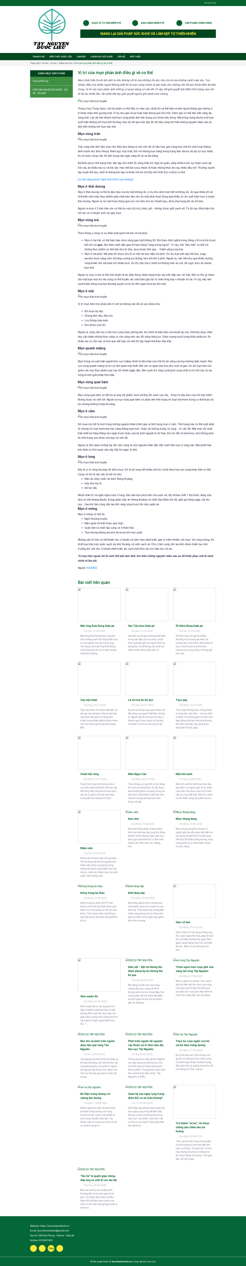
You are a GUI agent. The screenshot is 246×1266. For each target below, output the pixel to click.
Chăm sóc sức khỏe (102, 56)
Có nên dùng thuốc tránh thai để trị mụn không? (106, 179)
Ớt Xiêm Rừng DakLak (189, 625)
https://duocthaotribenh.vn (54, 1226)
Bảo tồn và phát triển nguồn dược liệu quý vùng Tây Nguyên (97, 1045)
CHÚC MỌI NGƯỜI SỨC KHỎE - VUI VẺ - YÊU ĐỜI (50, 91)
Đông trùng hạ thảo (92, 893)
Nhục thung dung (186, 818)
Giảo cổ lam (183, 922)
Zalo (51, 1248)
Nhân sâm (86, 848)
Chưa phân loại (40, 81)
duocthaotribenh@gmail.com (53, 1230)
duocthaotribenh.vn (122, 1261)
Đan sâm (133, 818)
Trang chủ (38, 56)
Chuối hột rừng (89, 774)
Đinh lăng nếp (136, 893)
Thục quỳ (181, 700)
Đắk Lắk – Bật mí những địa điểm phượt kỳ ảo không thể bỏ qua (145, 971)
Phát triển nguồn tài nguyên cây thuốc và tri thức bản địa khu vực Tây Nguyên (145, 1045)
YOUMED (91, 567)
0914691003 (46, 1240)
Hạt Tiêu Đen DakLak (141, 625)
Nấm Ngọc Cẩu (137, 774)
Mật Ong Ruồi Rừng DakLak (97, 625)
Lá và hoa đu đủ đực (140, 700)
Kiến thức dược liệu (60, 56)
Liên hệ (121, 56)
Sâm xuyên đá (89, 996)
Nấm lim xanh (184, 774)
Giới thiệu (135, 56)
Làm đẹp (81, 56)
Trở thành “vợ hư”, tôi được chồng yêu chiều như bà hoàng (192, 1127)
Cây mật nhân (88, 700)
